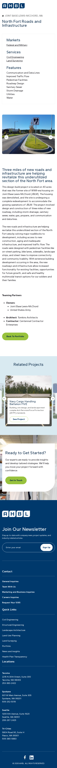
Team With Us (9, 586)
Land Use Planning (11, 635)
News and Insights (11, 651)
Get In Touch (16, 480)
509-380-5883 (9, 738)
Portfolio (6, 646)
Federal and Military (16, 45)
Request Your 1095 (11, 602)
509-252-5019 (9, 701)
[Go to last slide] (4, 399)
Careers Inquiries (10, 597)
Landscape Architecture (13, 630)
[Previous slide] (6, 137)
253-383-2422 (9, 683)
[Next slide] (51, 137)
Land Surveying (14, 60)
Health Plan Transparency (14, 656)
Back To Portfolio (15, 336)
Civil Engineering (15, 57)
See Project (19, 419)
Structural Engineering (13, 625)
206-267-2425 (9, 720)
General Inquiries (10, 581)
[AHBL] (13, 5)
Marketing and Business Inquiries (18, 592)
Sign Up (46, 547)
